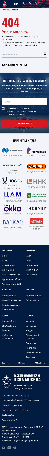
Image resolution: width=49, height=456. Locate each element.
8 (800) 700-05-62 (31, 440)
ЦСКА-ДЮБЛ (8, 270)
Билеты (5, 363)
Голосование (8, 309)
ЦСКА (4, 256)
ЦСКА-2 (5, 260)
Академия (30, 357)
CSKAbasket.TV (9, 325)
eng (16, 4)
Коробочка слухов (11, 304)
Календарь (7, 250)
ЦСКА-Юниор (8, 265)
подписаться (24, 123)
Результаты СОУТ (9, 420)
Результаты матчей (11, 274)
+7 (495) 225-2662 (21, 437)
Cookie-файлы (8, 415)
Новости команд (34, 295)
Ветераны (31, 325)
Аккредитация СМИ (11, 284)
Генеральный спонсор (32, 337)
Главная (5, 9)
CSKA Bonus (40, 363)
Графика (6, 330)
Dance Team (31, 274)
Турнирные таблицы (12, 279)
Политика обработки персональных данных (20, 400)
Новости (30, 289)
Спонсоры (31, 343)
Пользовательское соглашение (15, 410)
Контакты (31, 347)
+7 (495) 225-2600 (27, 433)
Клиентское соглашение (12, 405)
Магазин (22, 363)
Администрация (33, 352)
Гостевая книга (9, 295)
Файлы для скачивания (7, 337)
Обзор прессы (32, 300)
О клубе (29, 315)
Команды (30, 250)
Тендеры (30, 330)
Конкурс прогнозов (11, 300)
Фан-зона (6, 289)
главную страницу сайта (25, 45)
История (30, 321)
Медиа (5, 315)
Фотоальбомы (9, 321)
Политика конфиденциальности (16, 395)
